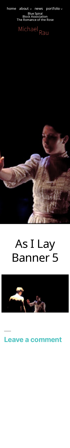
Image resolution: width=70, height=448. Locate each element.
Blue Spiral (35, 13)
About (24, 8)
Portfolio (53, 8)
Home (11, 8)
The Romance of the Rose (35, 19)
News (39, 8)
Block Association (35, 16)
